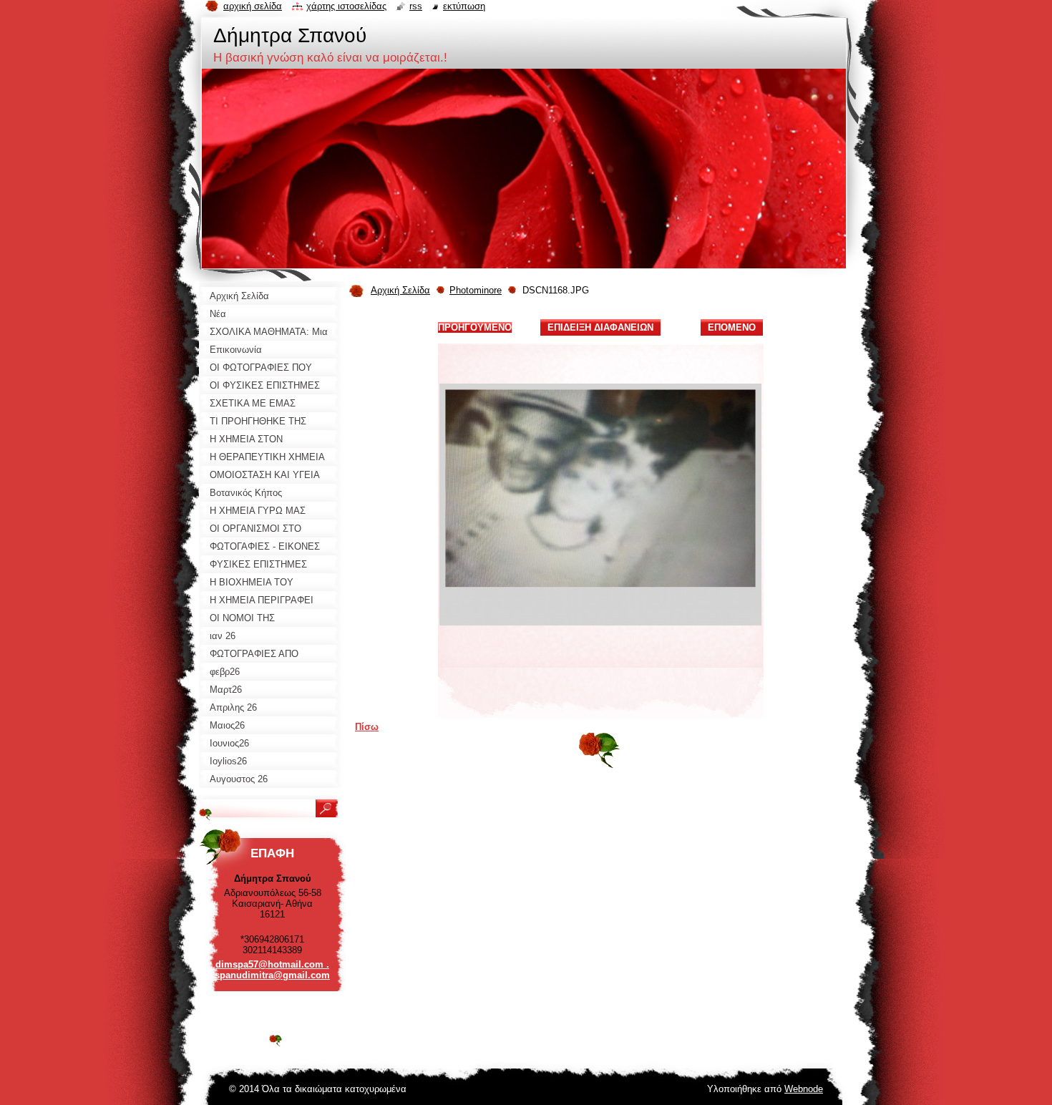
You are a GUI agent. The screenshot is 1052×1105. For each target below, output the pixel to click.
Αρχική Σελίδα (400, 290)
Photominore (475, 290)
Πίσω (367, 726)
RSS (415, 6)
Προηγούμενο (475, 327)
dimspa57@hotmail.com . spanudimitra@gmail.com (272, 969)
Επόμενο (732, 327)
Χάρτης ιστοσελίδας (346, 6)
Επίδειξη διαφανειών (600, 327)
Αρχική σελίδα (252, 6)
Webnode (803, 1089)
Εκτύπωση (464, 6)
